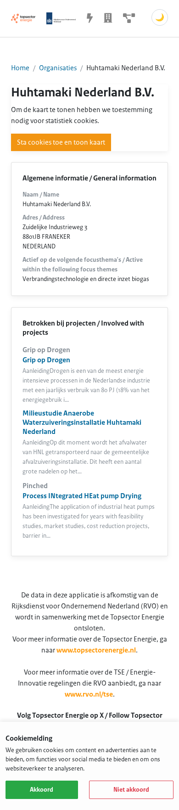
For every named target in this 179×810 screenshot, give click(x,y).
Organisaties (58, 68)
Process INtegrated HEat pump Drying (81, 496)
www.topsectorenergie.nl (96, 650)
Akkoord (41, 790)
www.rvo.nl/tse (89, 694)
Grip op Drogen (46, 360)
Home (20, 68)
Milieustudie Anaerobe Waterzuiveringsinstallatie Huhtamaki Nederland (81, 422)
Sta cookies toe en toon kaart (61, 142)
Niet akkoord (131, 790)
